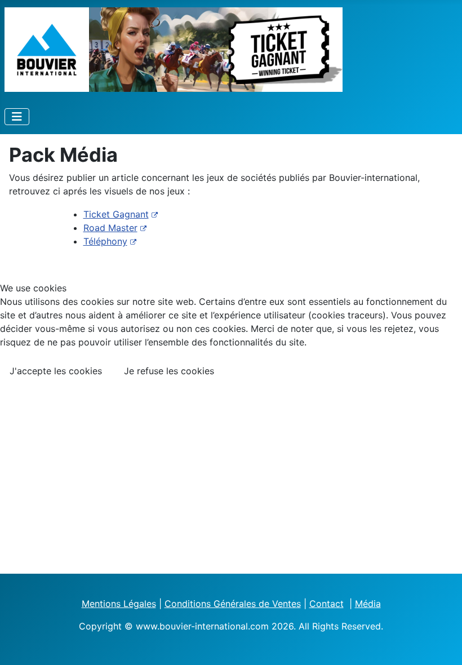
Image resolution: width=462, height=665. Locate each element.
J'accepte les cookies (56, 370)
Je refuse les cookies (169, 370)
